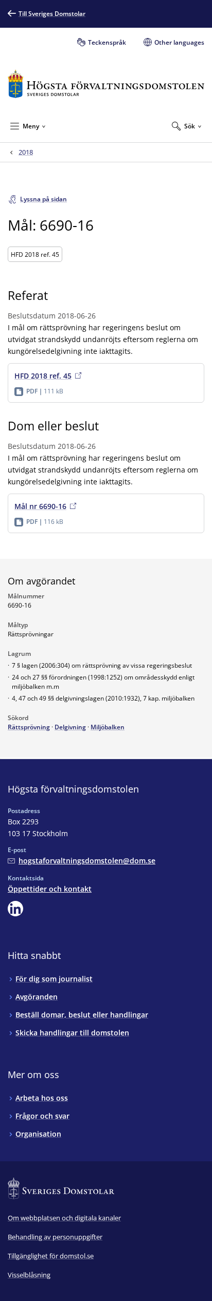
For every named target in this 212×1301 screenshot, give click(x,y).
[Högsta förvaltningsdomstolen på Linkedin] (15, 908)
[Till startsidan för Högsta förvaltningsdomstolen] (106, 84)
